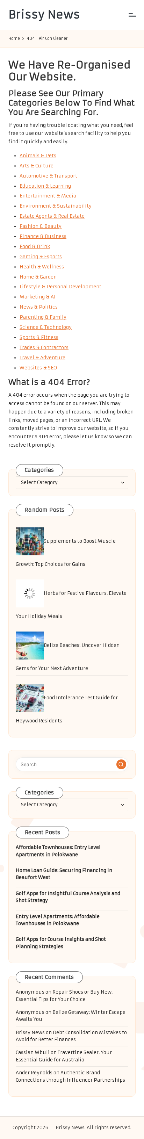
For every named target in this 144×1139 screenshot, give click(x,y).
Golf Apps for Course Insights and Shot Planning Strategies (61, 942)
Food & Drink (35, 247)
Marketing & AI (38, 297)
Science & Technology (46, 327)
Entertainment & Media (48, 196)
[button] (121, 764)
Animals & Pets (38, 156)
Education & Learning (45, 186)
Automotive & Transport (48, 176)
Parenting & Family (43, 317)
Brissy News (44, 15)
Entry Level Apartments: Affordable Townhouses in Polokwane (58, 920)
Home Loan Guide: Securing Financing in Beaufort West (64, 873)
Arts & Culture (36, 166)
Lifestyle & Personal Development (60, 287)
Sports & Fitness (39, 337)
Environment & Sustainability (56, 206)
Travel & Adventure (42, 358)
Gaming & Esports (41, 257)
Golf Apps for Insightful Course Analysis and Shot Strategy (68, 897)
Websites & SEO (38, 368)
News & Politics (39, 307)
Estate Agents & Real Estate (52, 216)
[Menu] (132, 15)
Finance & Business (43, 236)
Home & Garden (38, 277)
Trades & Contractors (44, 348)
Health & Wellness (42, 267)
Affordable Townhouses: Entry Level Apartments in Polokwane (58, 850)
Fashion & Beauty (41, 226)
